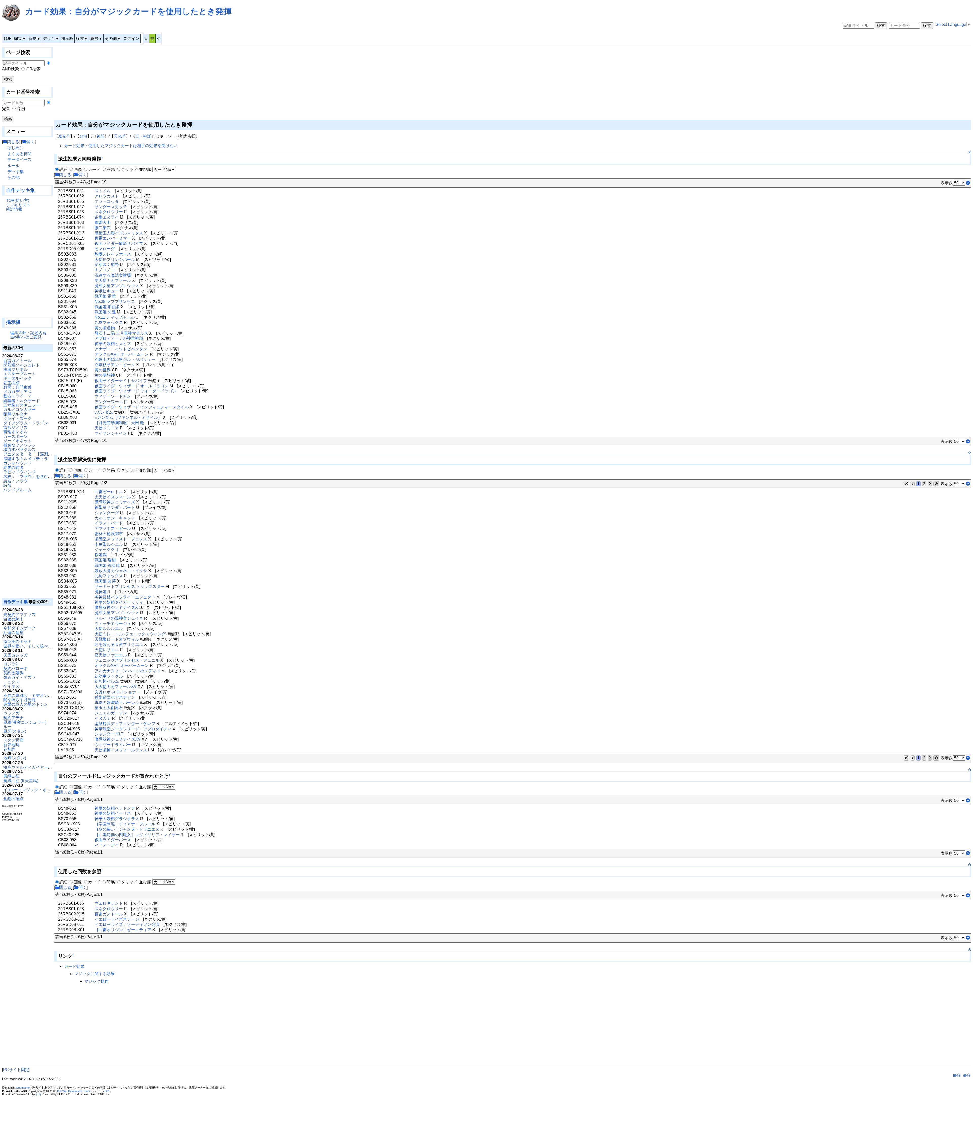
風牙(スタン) (14, 731)
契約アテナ (13, 718)
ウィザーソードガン (113, 396)
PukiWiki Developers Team (73, 1091)
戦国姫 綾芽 (105, 581)
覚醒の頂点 (13, 798)
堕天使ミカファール (113, 280)
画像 (78, 169)
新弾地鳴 (11, 744)
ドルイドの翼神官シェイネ (119, 618)
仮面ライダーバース (113, 840)
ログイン (131, 38)
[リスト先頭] (968, 441)
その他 (13, 177)
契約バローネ (15, 668)
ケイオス (11, 686)
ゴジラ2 (10, 664)
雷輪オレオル (15, 432)
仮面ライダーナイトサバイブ (121, 380)
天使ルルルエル (109, 628)
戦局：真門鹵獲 (17, 387)
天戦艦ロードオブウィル (117, 639)
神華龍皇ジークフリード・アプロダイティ (133, 729)
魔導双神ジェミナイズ (115, 502)
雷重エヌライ (107, 217)
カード (94, 169)
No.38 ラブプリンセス (115, 301)
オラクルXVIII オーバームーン (122, 354)
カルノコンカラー (19, 409)
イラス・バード (109, 523)
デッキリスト (18, 205)
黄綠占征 (11, 776)
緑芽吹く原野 (107, 264)
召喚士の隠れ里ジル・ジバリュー (125, 359)
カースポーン (15, 436)
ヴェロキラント (109, 903)
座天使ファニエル (111, 655)
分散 (83, 136)
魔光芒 (64, 136)
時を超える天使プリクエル (119, 644)
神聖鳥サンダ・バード (115, 507)
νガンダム (104, 412)
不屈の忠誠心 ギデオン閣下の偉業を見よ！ (43, 695)
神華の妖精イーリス (113, 813)
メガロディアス (17, 392)
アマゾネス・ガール (113, 528)
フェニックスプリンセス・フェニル (127, 660)
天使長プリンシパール (115, 259)
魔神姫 (101, 592)
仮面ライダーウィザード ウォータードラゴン (136, 391)
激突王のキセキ (17, 641)
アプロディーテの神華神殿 (119, 338)
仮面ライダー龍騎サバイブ (119, 243)
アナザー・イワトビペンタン (121, 349)
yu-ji (38, 1094)
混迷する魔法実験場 (113, 275)
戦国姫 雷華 (105, 296)
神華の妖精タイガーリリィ (119, 602)
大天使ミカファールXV (116, 686)
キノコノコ (105, 270)
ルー (7, 726)
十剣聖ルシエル (109, 544)
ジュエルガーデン (111, 713)
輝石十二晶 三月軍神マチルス (121, 333)
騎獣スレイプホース (113, 254)
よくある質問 (19, 154)
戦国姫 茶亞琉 (107, 565)
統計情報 (14, 209)
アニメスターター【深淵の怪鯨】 (33, 454)
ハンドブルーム (17, 490)
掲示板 (67, 38)
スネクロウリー (109, 212)
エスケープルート (19, 374)
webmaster (23, 1087)
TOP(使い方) (17, 200)
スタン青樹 (13, 740)
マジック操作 (96, 981)
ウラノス (11, 713)
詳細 (63, 169)
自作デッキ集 (20, 190)
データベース (19, 159)
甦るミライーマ (17, 396)
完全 (6, 108)
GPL (107, 1091)
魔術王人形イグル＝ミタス (119, 233)
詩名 (7, 485)
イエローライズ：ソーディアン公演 (127, 924)
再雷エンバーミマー (113, 238)
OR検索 (33, 69)
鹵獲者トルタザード (21, 401)
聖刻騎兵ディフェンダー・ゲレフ (125, 723)
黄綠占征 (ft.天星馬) (20, 780)
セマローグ (105, 249)
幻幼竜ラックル (109, 676)
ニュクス (11, 682)
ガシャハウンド (17, 463)
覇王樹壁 (11, 383)
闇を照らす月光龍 (19, 700)
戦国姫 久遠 (105, 312)
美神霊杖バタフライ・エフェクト (125, 597)
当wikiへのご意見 (26, 337)
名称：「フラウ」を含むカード (31, 476)
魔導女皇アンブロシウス (117, 286)
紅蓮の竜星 (13, 632)
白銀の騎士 (13, 619)
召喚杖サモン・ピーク (115, 365)
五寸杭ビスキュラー (21, 405)
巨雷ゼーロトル (109, 492)
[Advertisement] (27, 267)
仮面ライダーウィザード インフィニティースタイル (142, 407)
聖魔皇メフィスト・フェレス (121, 539)
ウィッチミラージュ (113, 623)
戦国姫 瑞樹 (105, 560)
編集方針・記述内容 (28, 333)
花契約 (9, 749)
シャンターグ (107, 513)
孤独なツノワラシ (19, 445)
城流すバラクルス (19, 449)
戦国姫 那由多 (107, 307)
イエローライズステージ (117, 919)
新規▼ (34, 38)
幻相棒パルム (107, 681)
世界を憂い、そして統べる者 (29, 646)
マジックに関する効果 (94, 974)
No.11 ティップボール (115, 317)
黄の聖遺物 (105, 328)
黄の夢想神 (105, 375)
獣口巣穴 (103, 228)
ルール (13, 166)
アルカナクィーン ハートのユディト (127, 671)
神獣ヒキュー (107, 291)
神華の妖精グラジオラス (117, 819)
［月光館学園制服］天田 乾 (119, 423)
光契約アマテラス (19, 614)
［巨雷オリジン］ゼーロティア (123, 930)
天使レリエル (107, 650)
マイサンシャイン (111, 433)
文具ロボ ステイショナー (117, 692)
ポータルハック (17, 378)
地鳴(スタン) (14, 758)
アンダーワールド (111, 402)
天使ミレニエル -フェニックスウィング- (131, 634)
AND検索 (10, 69)
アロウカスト (107, 196)
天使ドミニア (107, 428)
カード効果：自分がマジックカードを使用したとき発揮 (128, 11)
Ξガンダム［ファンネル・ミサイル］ (128, 417)
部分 (21, 108)
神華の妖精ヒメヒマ (113, 343)
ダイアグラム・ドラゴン (25, 423)
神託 (101, 136)
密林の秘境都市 (109, 534)
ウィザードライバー (113, 744)
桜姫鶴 (101, 555)
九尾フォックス (109, 322)
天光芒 (120, 136)
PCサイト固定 (16, 1069)
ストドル (103, 191)
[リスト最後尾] (968, 183)
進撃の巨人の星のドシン (25, 704)
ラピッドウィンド (19, 472)
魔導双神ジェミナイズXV (118, 739)
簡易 (111, 169)
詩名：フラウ (15, 481)
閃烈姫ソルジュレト (21, 365)
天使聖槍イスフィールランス (121, 750)
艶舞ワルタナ (15, 414)
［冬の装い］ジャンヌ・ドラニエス (127, 829)
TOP (7, 38)
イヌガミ (103, 718)
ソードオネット (17, 441)
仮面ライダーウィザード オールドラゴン (132, 386)
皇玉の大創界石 (109, 707)
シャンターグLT (109, 734)
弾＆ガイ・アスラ (19, 677)
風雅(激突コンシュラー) (24, 722)
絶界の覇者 (13, 467)
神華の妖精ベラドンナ (115, 808)
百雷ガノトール (17, 360)
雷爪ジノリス (15, 427)
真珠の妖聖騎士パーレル (117, 702)
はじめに (15, 148)
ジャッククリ (107, 549)
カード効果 (74, 966)
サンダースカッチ (111, 207)
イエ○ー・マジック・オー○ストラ (34, 790)
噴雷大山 (103, 222)
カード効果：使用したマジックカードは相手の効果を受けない (121, 145)
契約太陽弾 (13, 673)
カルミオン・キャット (115, 518)
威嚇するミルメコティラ (25, 459)
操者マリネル (15, 369)
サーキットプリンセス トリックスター (129, 586)
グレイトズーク (17, 418)
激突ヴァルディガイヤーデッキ (31, 767)
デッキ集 (15, 172)
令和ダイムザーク (19, 628)
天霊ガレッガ (15, 655)
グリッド (129, 169)
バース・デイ (107, 845)
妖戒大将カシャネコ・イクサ (121, 571)
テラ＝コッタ (107, 201)
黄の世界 (103, 370)
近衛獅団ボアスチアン (115, 697)
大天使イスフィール (113, 497)
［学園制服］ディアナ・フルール (125, 824)
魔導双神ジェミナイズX (116, 607)
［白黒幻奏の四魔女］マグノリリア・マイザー (137, 834)
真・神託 (143, 136)
